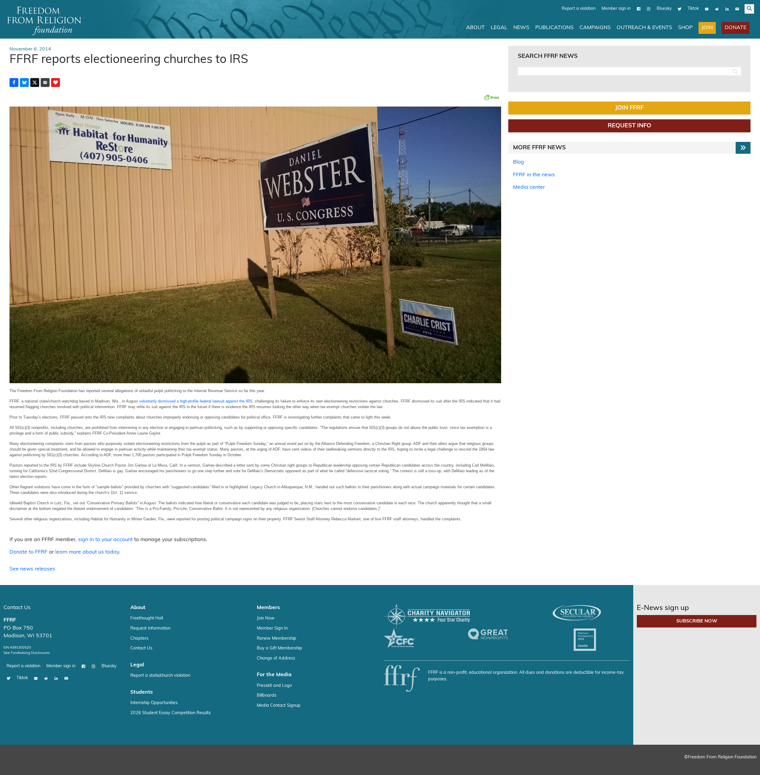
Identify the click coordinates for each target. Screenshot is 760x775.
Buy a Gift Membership (279, 648)
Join (707, 27)
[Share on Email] (45, 82)
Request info (629, 126)
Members (268, 607)
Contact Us (17, 607)
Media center (529, 187)
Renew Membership (276, 638)
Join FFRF (629, 108)
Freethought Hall (146, 618)
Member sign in (616, 8)
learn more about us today (87, 551)
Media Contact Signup (278, 705)
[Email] (737, 9)
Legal (499, 27)
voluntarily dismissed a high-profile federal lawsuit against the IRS (195, 401)
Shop (685, 27)
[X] (679, 9)
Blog (518, 161)
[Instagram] (649, 9)
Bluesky (664, 8)
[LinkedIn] (727, 9)
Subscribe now (696, 621)
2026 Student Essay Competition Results (170, 713)
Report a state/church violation (160, 675)
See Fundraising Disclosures (27, 652)
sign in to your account (105, 539)
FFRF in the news (534, 174)
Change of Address (276, 658)
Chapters (139, 638)
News (521, 27)
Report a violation (579, 8)
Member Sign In (272, 628)
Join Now (266, 618)
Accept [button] (743, 765)
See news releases (32, 568)
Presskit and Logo (274, 685)
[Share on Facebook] (14, 82)
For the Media (274, 674)
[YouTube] (707, 9)
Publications (554, 27)
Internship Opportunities (154, 702)
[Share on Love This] (55, 82)
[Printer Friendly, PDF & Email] (491, 97)
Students (141, 692)
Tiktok (693, 8)
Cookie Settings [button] (711, 765)
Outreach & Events (644, 27)
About (475, 27)
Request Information (150, 628)
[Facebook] (639, 9)
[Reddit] (717, 9)
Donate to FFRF (29, 551)
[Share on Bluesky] (24, 82)
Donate (735, 27)
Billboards (266, 695)
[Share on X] (34, 82)
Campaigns (595, 27)
